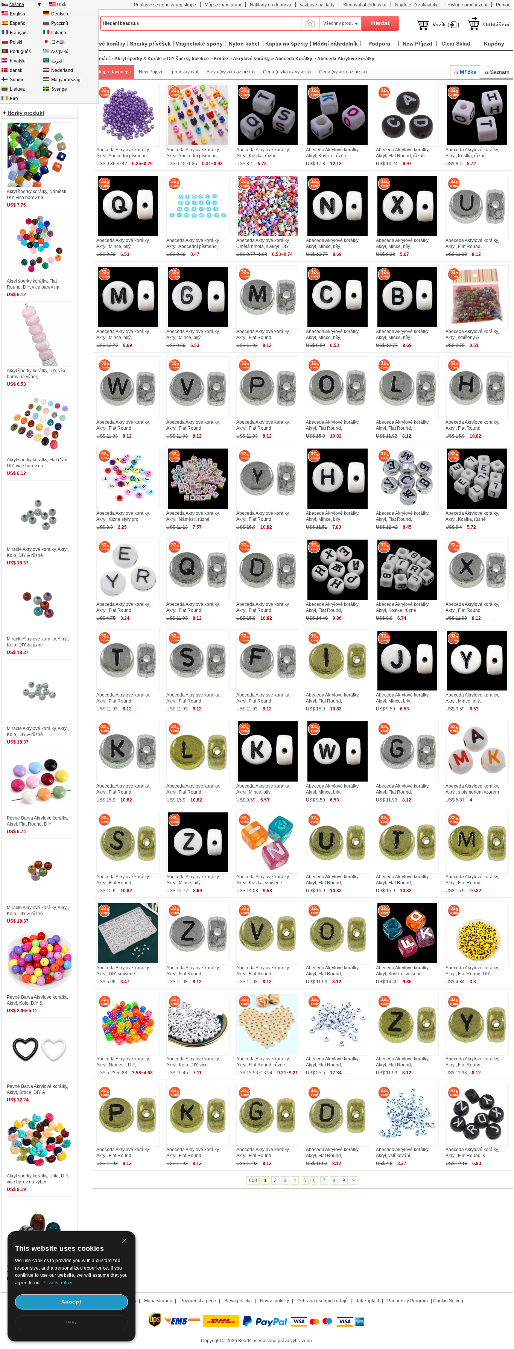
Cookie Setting (448, 1300)
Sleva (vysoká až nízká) (231, 72)
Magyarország (66, 79)
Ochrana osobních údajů (322, 1300)
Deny (71, 1322)
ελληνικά (59, 51)
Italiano (58, 32)
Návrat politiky (274, 1300)
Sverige (59, 89)
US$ (61, 4)
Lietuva (17, 89)
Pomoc (503, 5)
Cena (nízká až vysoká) (287, 72)
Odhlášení (496, 24)
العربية (57, 61)
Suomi (16, 79)
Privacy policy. (58, 1282)
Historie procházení (467, 5)
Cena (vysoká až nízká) (343, 72)
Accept (71, 1302)
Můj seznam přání (223, 5)
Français (18, 32)
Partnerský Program (407, 1300)
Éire (14, 98)
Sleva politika (238, 1300)
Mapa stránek (158, 1300)
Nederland (62, 70)
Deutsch (59, 14)
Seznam (499, 72)
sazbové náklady (317, 5)
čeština (16, 4)
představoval (185, 72)
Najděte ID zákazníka (417, 5)
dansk (16, 70)
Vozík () (445, 24)
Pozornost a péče (198, 1300)
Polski (16, 42)
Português (20, 51)
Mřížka (468, 72)
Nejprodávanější (114, 72)
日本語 (58, 42)
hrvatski (18, 61)
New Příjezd (151, 72)
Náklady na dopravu (270, 5)
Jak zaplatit (367, 1300)
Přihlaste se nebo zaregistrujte (165, 5)
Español (18, 23)
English (17, 14)
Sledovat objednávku (364, 5)
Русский (59, 23)
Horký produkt (26, 113)
